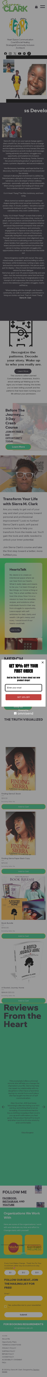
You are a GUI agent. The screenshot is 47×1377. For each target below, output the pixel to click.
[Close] (43, 662)
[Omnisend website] (23, 712)
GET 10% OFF (23, 697)
